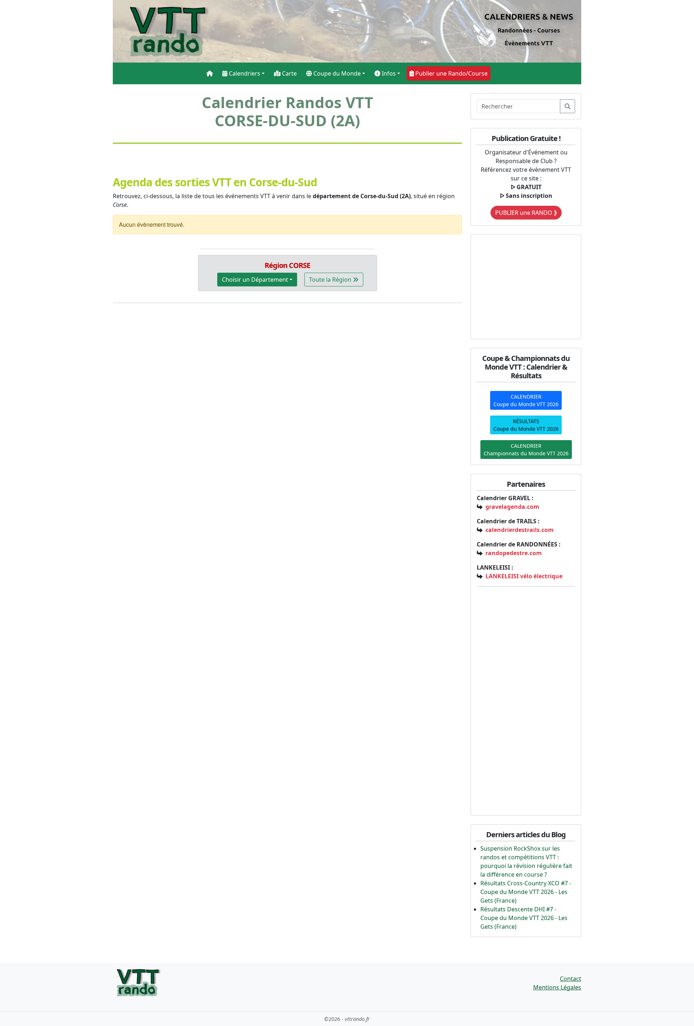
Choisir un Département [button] (255, 280)
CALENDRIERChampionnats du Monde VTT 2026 (526, 449)
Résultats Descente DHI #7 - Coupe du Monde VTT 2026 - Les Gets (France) (523, 918)
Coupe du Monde (336, 73)
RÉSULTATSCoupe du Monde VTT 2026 (525, 425)
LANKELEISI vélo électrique (523, 576)
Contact (570, 979)
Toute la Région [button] (331, 280)
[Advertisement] (522, 285)
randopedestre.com (513, 553)
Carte (288, 73)
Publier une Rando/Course (451, 73)
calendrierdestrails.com (519, 530)
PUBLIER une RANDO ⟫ (526, 213)
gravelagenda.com (512, 507)
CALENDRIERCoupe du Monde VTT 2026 (525, 400)
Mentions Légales (557, 987)
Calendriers (243, 73)
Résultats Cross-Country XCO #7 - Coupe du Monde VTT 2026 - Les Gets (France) (525, 891)
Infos (388, 73)
